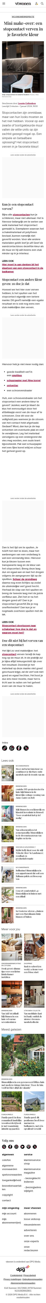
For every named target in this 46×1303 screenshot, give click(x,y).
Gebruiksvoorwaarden (32, 1279)
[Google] (4, 1147)
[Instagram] (16, 1147)
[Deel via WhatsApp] (11, 748)
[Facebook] (10, 1147)
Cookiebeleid (16, 1275)
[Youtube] (22, 1147)
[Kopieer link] (4, 748)
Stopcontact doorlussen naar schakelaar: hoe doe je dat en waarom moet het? (19, 629)
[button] (12, 1279)
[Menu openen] (4, 3)
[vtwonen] (23, 3)
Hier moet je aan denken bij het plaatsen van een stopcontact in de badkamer (22, 268)
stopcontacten (21, 214)
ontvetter (12, 385)
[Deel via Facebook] (18, 748)
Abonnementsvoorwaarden (23, 1283)
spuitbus (17, 375)
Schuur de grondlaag (25, 579)
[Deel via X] (26, 748)
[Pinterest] (29, 1147)
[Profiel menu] (36, 3)
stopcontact (9, 654)
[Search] (42, 3)
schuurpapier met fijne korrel (24, 380)
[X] (35, 1147)
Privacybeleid (29, 1275)
